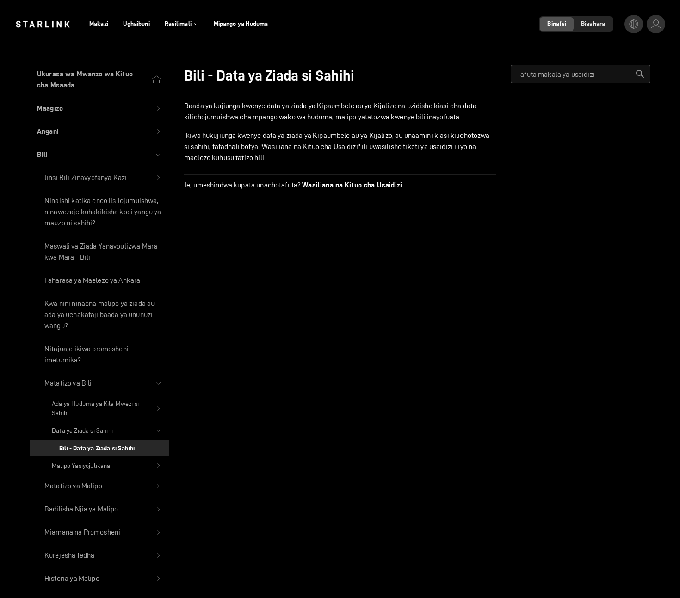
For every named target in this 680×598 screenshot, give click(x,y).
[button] (99, 108)
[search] (640, 74)
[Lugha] (633, 24)
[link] (43, 24)
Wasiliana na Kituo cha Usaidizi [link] (352, 185)
